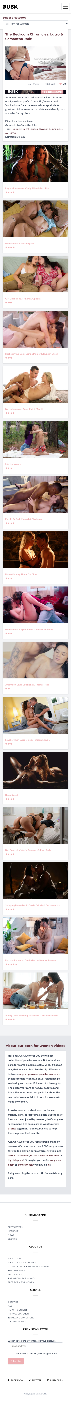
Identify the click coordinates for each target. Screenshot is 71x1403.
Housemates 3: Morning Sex (19, 243)
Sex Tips (12, 1239)
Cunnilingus (56, 128)
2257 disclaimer (17, 1321)
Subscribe (16, 1361)
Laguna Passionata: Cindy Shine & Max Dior (27, 188)
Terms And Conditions (21, 1317)
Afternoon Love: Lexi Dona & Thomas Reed (27, 684)
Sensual (34, 128)
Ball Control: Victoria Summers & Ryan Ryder (28, 850)
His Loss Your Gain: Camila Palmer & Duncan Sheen (31, 353)
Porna (12, 132)
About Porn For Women (22, 1262)
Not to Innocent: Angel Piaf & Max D (24, 409)
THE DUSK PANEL (17, 1270)
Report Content (17, 1310)
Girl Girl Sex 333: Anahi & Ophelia (22, 298)
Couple (16, 128)
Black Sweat (11, 795)
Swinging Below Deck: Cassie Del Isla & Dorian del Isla (32, 905)
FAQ (10, 1306)
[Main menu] (65, 7)
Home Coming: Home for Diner (21, 574)
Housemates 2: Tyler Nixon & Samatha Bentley (29, 629)
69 (6, 132)
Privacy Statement (19, 1314)
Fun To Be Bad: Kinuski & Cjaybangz (23, 519)
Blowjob (43, 128)
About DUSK (15, 1258)
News (11, 1235)
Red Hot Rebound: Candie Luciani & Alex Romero (30, 960)
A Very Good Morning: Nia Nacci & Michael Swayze (31, 1015)
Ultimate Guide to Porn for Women (29, 1266)
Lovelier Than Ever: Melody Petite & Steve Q (27, 739)
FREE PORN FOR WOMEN (21, 1282)
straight (24, 128)
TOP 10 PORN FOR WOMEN (22, 1278)
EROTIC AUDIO (15, 1274)
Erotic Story (15, 1227)
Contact (13, 1302)
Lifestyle (13, 1231)
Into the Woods (13, 464)
